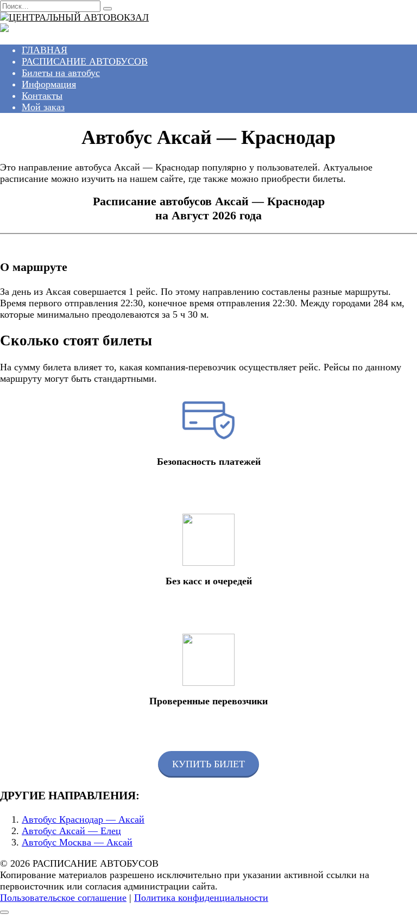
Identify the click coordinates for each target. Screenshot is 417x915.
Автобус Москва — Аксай (77, 842)
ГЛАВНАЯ (44, 50)
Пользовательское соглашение (63, 897)
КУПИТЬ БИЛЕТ (208, 764)
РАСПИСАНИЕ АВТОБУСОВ (85, 61)
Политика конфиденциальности (201, 897)
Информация (49, 84)
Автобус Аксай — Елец (71, 830)
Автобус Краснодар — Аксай (83, 819)
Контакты (42, 95)
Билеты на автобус (61, 72)
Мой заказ (43, 107)
